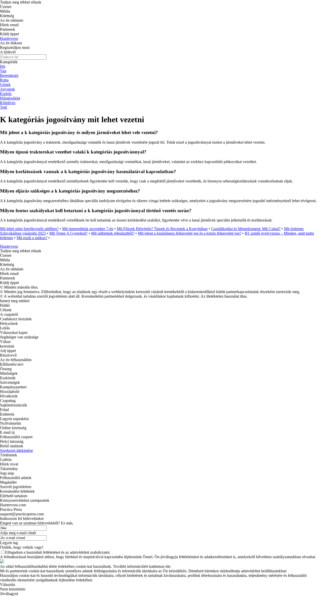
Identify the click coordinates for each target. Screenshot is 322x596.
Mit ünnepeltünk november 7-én (87, 229)
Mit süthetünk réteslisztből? (112, 233)
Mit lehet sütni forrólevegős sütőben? (29, 229)
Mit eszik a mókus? (32, 238)
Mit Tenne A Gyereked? (68, 233)
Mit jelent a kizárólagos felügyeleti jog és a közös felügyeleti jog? (189, 233)
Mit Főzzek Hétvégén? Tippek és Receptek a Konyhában (162, 229)
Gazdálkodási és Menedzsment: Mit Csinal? (245, 229)
